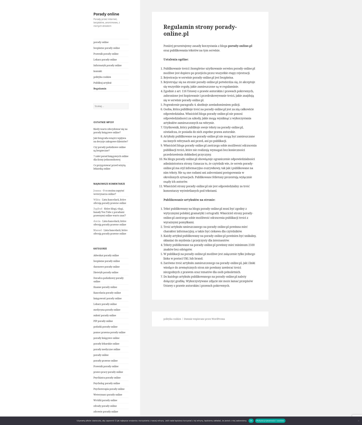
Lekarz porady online (105, 59)
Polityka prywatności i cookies (270, 420)
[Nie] (358, 420)
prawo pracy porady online (108, 372)
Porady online (106, 14)
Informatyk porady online (107, 65)
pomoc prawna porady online (109, 332)
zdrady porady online (105, 405)
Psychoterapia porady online (109, 388)
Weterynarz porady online (107, 394)
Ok (251, 420)
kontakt (97, 71)
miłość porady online (104, 315)
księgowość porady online (107, 298)
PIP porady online (103, 321)
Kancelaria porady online (107, 292)
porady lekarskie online (106, 343)
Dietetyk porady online (105, 272)
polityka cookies (102, 77)
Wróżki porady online (105, 400)
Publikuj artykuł (102, 82)
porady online (101, 42)
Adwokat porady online (106, 255)
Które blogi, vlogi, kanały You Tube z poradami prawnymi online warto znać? (109, 212)
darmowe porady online (106, 266)
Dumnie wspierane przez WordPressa (204, 318)
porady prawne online (105, 360)
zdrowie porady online (105, 411)
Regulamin (99, 88)
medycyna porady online (106, 309)
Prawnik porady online (105, 53)
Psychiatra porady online (107, 377)
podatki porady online (105, 326)
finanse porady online (105, 287)
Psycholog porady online (106, 383)
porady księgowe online (106, 338)
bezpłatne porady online (106, 48)
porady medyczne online (106, 349)
